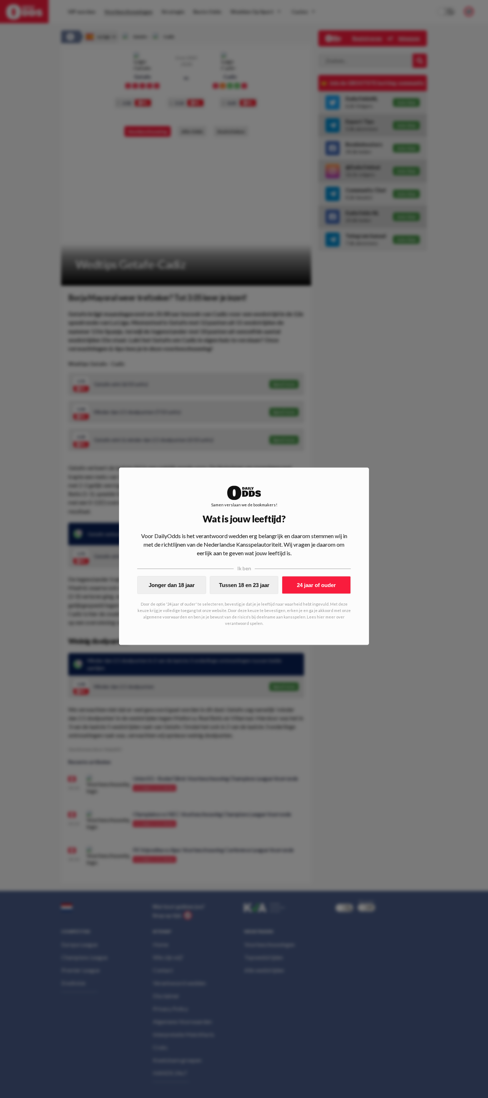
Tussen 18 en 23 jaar (244, 585)
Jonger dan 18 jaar (172, 585)
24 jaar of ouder (316, 585)
